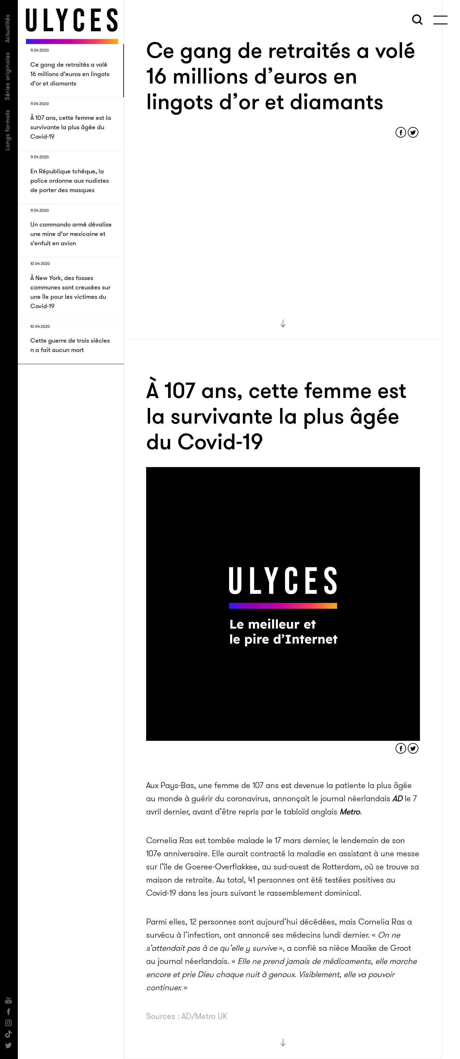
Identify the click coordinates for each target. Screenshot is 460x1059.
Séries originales (7, 76)
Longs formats (7, 129)
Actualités (7, 28)
